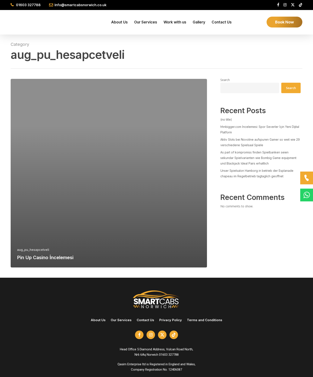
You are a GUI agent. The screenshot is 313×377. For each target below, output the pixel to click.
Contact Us (145, 320)
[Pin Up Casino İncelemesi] (109, 173)
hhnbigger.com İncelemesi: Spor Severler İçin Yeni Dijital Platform (259, 129)
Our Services (121, 320)
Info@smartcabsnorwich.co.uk (80, 5)
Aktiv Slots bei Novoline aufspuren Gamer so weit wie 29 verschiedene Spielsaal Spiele (260, 142)
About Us (98, 320)
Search (225, 80)
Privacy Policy (170, 320)
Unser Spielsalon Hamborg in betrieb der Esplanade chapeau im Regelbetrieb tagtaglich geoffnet (256, 173)
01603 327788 (28, 5)
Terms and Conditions (204, 320)
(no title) (226, 119)
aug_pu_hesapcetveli (33, 249)
